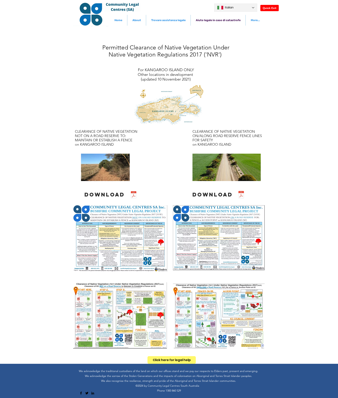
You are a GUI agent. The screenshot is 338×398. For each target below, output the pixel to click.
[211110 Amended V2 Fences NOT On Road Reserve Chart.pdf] (133, 195)
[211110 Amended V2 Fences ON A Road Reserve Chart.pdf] (241, 195)
